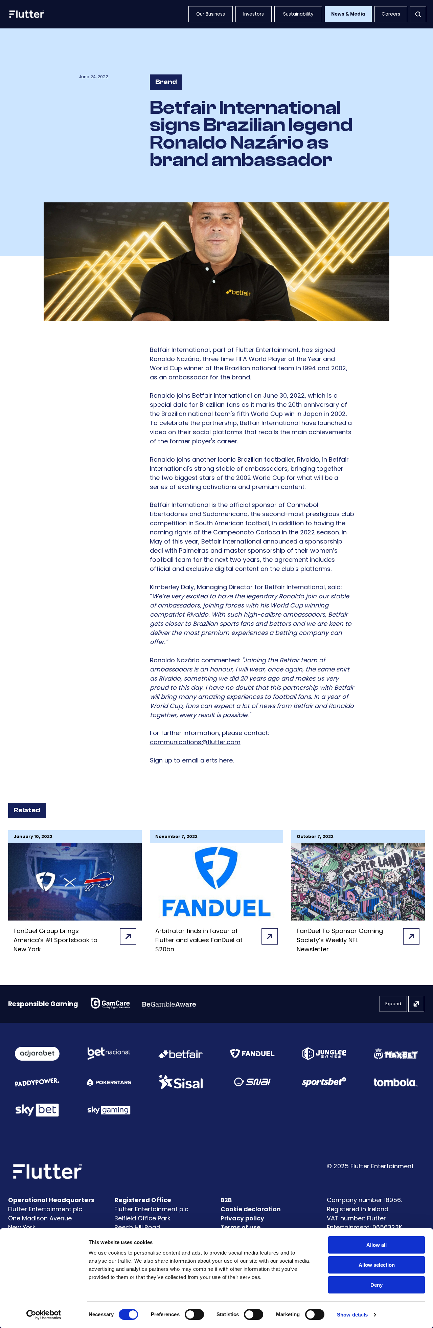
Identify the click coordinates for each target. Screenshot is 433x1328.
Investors (253, 14)
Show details (352, 1315)
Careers (391, 14)
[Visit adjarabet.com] (37, 1054)
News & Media (348, 14)
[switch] (194, 1314)
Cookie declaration (251, 1209)
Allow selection (377, 1265)
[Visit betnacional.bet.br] (109, 1053)
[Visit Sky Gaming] (109, 1110)
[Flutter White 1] (26, 14)
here (226, 760)
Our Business (210, 14)
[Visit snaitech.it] (252, 1082)
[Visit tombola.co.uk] (395, 1081)
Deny (376, 1285)
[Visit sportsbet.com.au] (324, 1082)
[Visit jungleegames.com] (324, 1053)
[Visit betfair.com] (180, 1053)
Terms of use (240, 1227)
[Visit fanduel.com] (252, 1054)
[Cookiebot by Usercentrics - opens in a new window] (43, 1315)
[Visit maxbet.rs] (395, 1053)
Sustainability (298, 14)
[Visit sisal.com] (180, 1082)
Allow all (376, 1245)
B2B (226, 1200)
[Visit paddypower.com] (37, 1082)
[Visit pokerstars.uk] (109, 1081)
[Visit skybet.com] (37, 1110)
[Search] (418, 14)
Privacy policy (242, 1218)
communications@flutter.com (195, 742)
